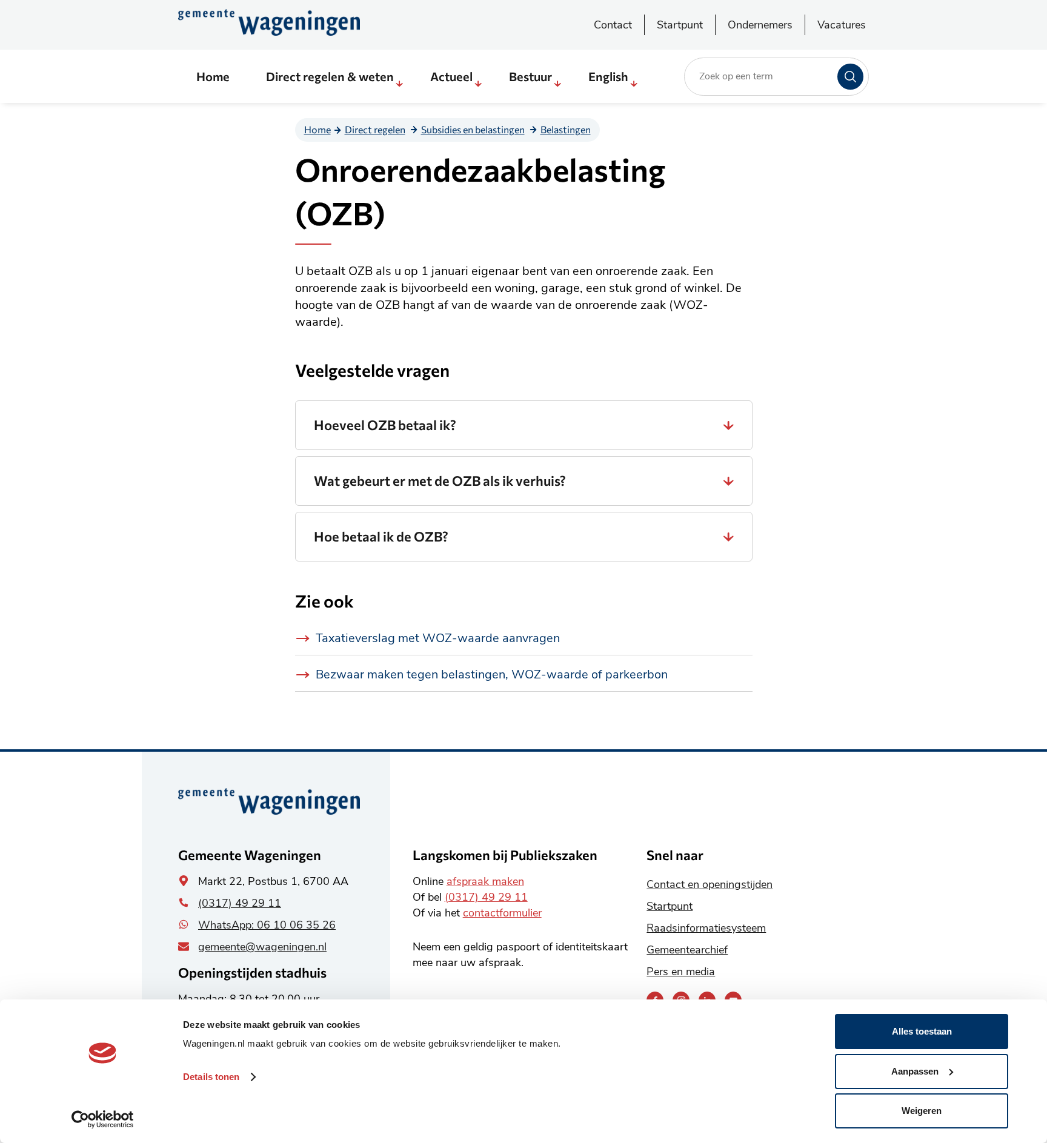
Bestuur (530, 76)
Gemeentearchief (687, 950)
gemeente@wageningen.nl (262, 946)
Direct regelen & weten (330, 76)
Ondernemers (760, 25)
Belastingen (565, 129)
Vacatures (841, 25)
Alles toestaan (922, 1031)
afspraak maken (485, 881)
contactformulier (502, 913)
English (608, 76)
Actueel (451, 76)
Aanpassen (915, 1071)
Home (213, 76)
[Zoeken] (850, 77)
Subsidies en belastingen (473, 129)
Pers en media (680, 971)
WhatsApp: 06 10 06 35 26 (267, 925)
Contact (613, 25)
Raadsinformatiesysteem (706, 928)
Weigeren (922, 1110)
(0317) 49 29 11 (239, 903)
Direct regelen (375, 129)
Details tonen (211, 1077)
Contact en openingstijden (709, 884)
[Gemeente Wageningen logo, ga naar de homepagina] (269, 22)
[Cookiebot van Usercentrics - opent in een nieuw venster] (103, 1119)
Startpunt (680, 25)
